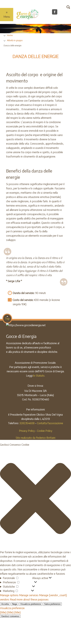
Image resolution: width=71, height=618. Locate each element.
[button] (35, 498)
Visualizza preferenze (30, 604)
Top (7, 318)
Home (10, 35)
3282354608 (27, 423)
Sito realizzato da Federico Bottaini (35, 437)
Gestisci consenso (10, 616)
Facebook (55, 13)
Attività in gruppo (15, 40)
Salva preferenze (52, 604)
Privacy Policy (27, 430)
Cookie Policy (44, 430)
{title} (3, 612)
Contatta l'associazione (50, 423)
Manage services (28, 595)
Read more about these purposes (29, 599)
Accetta (5, 604)
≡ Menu (6, 14)
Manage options (9, 595)
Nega (14, 604)
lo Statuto (38, 375)
